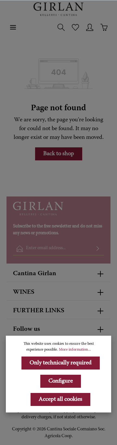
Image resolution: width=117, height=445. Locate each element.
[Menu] (13, 27)
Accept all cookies (60, 399)
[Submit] (98, 248)
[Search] (61, 27)
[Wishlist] (75, 27)
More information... (75, 350)
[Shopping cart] (104, 27)
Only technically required (61, 363)
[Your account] (89, 27)
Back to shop (58, 154)
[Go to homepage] (58, 9)
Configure (60, 381)
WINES (23, 292)
